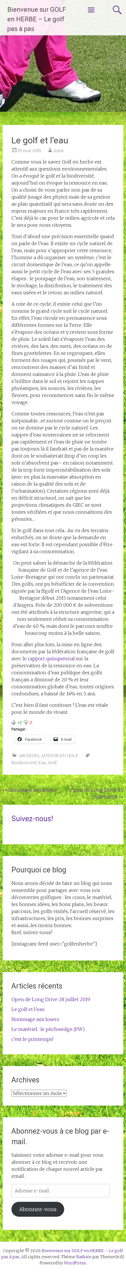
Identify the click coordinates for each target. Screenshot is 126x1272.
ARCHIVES (29, 755)
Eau (42, 762)
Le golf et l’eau (28, 1009)
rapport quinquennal (51, 658)
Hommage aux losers (29, 790)
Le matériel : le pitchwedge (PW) (48, 1029)
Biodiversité (24, 762)
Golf (52, 762)
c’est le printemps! (32, 1039)
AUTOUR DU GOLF (59, 755)
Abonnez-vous (38, 1209)
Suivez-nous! (32, 818)
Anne (58, 150)
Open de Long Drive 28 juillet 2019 (50, 999)
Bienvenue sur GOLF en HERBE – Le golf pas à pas (36, 19)
